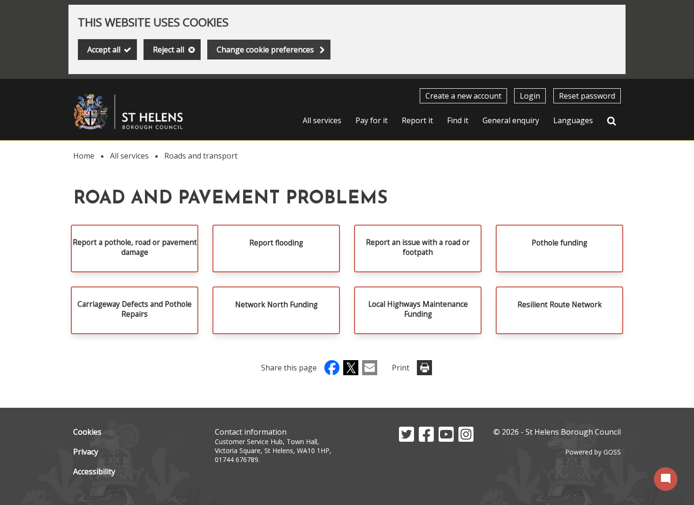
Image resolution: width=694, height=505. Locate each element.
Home (83, 156)
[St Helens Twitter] (406, 439)
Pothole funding (559, 243)
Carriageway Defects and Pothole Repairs (134, 309)
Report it (417, 120)
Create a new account (463, 96)
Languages (573, 120)
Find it (457, 120)
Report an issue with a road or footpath (418, 247)
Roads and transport (200, 156)
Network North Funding (276, 305)
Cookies (87, 432)
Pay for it (371, 120)
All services (322, 120)
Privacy (85, 451)
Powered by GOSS (593, 451)
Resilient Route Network (559, 305)
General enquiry (510, 120)
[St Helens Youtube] (446, 439)
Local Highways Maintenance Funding (418, 309)
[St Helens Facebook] (426, 439)
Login (530, 96)
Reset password (587, 96)
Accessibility (94, 471)
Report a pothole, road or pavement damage (135, 247)
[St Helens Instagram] (466, 439)
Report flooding (276, 243)
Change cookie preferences (265, 49)
